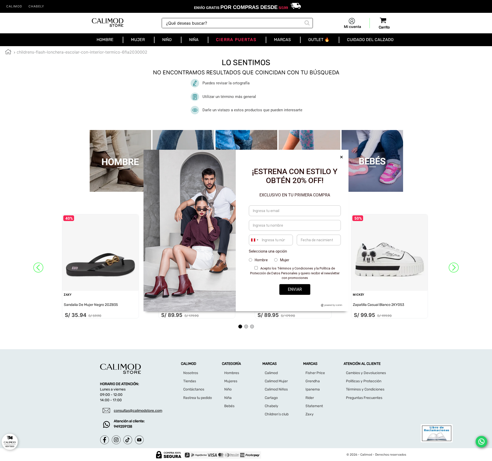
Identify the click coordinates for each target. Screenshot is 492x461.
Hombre (261, 260)
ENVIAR (295, 289)
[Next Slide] (453, 267)
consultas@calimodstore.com (138, 410)
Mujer (284, 260)
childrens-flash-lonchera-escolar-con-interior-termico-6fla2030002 (82, 52)
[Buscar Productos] (306, 22)
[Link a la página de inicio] (8, 52)
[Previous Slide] (38, 267)
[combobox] (237, 23)
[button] (240, 326)
